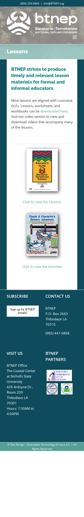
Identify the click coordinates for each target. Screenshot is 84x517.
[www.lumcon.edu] (53, 386)
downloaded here (53, 111)
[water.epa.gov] (67, 386)
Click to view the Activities (42, 266)
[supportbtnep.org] (60, 371)
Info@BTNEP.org (53, 3)
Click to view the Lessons (42, 202)
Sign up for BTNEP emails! (22, 311)
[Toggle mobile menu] (75, 37)
